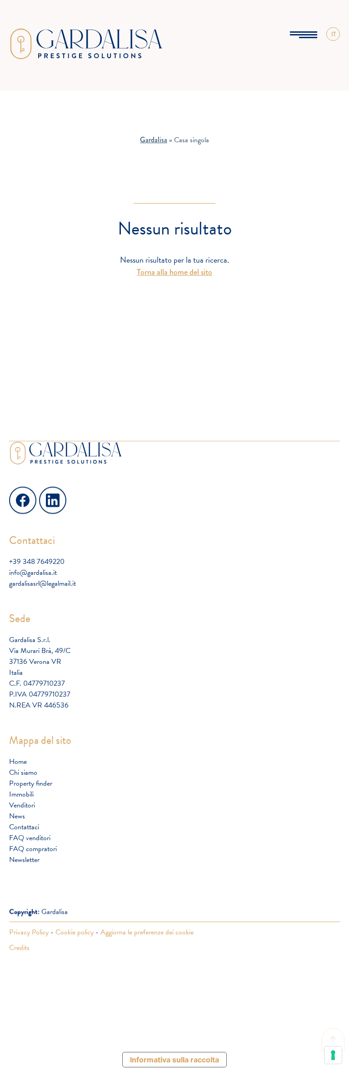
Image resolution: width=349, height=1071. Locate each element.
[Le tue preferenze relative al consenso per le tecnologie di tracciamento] (333, 1055)
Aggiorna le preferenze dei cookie (147, 932)
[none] (333, 34)
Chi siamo (23, 772)
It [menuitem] (333, 45)
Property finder (30, 783)
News (17, 816)
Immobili (21, 794)
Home (18, 761)
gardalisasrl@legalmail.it (42, 583)
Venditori (22, 805)
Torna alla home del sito (174, 272)
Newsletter (24, 859)
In (43, 492)
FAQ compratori (33, 848)
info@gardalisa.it (33, 572)
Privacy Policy (29, 932)
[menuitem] (333, 34)
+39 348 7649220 (37, 561)
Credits (19, 947)
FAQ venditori (29, 837)
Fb (14, 492)
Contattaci (24, 827)
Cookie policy (74, 932)
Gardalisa (153, 139)
